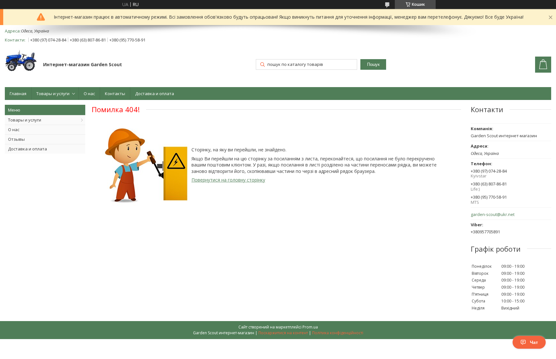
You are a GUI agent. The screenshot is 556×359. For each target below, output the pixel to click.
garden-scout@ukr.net (492, 214)
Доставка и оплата (154, 93)
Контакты (115, 93)
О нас (89, 93)
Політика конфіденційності (337, 333)
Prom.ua (310, 327)
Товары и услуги (53, 93)
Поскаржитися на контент (283, 333)
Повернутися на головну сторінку (228, 180)
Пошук (373, 64)
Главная (18, 93)
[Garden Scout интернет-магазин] (21, 61)
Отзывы (16, 139)
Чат (534, 342)
